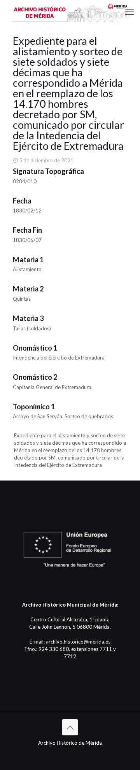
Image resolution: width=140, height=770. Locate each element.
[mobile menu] (129, 11)
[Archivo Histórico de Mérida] (70, 11)
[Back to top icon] (70, 727)
